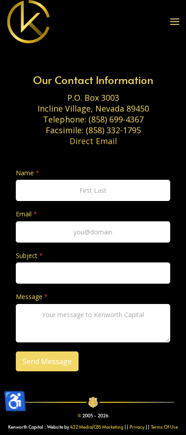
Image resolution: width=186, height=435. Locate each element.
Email (26, 214)
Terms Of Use (164, 427)
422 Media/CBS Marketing (96, 427)
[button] (174, 21)
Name (27, 173)
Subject (29, 256)
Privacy (137, 427)
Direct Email (93, 141)
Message (32, 297)
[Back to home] (28, 21)
